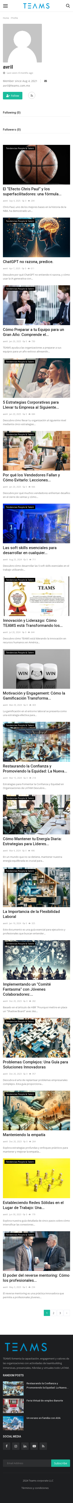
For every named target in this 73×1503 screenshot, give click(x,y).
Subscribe (60, 1463)
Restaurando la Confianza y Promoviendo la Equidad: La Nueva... (35, 768)
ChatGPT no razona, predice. (28, 261)
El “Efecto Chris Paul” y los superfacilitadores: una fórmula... (32, 191)
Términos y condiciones (35, 1488)
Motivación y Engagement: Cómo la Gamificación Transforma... (34, 696)
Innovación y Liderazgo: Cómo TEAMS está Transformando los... (33, 623)
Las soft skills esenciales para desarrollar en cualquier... (30, 550)
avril (5, 200)
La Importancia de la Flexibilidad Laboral (31, 914)
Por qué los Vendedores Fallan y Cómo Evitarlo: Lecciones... (31, 477)
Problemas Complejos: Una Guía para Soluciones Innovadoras (35, 1064)
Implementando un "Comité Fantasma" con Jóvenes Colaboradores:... (27, 989)
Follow (15, 95)
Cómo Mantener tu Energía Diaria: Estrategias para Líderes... (32, 841)
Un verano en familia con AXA (43, 1418)
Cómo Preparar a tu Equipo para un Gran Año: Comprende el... (33, 332)
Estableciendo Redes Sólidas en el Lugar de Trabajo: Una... (33, 1205)
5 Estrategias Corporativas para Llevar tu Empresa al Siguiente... (31, 405)
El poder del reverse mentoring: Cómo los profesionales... (36, 1278)
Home (6, 17)
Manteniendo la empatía (24, 1134)
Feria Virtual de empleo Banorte (44, 1400)
